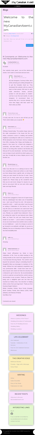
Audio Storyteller (15, 380)
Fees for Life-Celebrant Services (20, 347)
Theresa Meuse (11, 113)
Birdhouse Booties (16, 361)
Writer (12, 378)
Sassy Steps (14, 367)
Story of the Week (16, 383)
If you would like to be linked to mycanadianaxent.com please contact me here (19, 419)
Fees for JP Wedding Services (19, 324)
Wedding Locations (16, 329)
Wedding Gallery (15, 326)
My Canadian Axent (15, 431)
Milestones (14, 350)
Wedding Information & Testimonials (21, 321)
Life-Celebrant (15, 340)
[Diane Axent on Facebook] (12, 414)
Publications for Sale (16, 386)
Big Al (12, 411)
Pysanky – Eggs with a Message (20, 364)
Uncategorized (15, 36)
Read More (30, 45)
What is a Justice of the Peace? (20, 318)
